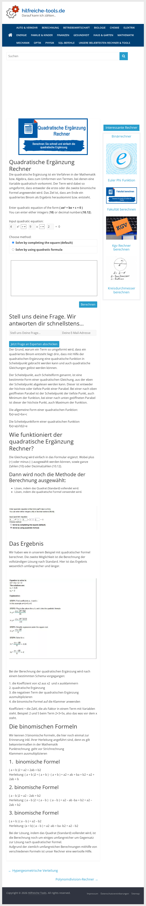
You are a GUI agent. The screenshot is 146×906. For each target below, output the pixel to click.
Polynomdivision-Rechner (77, 879)
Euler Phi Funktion (121, 180)
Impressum (92, 893)
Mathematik (126, 35)
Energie (21, 35)
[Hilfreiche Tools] (10, 35)
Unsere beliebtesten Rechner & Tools (104, 42)
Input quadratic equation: (26, 221)
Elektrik (129, 27)
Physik (49, 42)
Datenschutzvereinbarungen (115, 893)
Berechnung (50, 27)
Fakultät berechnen (121, 209)
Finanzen (63, 35)
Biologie (100, 27)
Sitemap (135, 893)
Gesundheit (81, 35)
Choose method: (20, 237)
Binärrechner (121, 136)
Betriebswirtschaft (76, 27)
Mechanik (23, 42)
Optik (37, 42)
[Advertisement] (73, 87)
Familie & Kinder (42, 35)
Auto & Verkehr (27, 27)
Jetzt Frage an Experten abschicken (34, 344)
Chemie (114, 27)
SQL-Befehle (66, 42)
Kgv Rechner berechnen (121, 247)
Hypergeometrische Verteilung (33, 870)
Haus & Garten (103, 35)
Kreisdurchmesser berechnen (121, 290)
